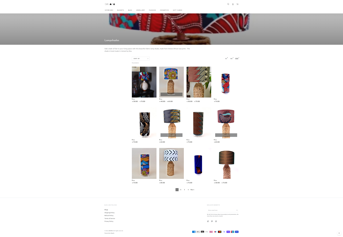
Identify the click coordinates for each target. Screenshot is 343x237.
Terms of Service (110, 218)
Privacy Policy (109, 221)
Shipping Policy (110, 213)
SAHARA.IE (111, 230)
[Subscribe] (237, 210)
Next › (193, 189)
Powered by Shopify (109, 233)
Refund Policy (109, 215)
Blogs (106, 210)
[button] (228, 4)
